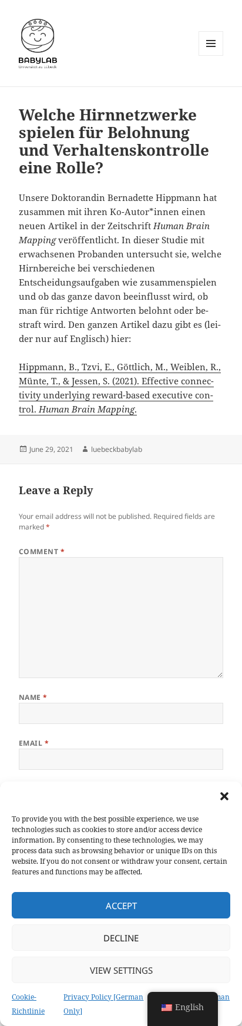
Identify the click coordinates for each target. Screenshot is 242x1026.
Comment (42, 551)
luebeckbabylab (116, 449)
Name (33, 697)
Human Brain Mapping (87, 409)
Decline (121, 938)
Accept (121, 905)
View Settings (121, 970)
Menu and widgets (211, 55)
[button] (224, 796)
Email (34, 743)
